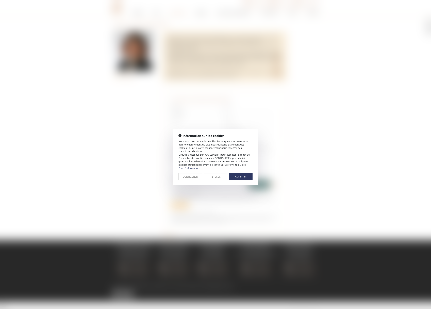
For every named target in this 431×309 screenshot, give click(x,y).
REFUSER (216, 176)
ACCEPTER (240, 176)
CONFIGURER (190, 176)
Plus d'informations (189, 168)
